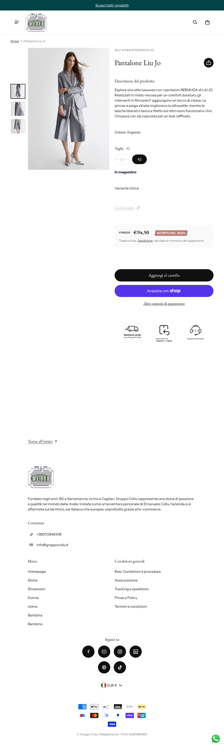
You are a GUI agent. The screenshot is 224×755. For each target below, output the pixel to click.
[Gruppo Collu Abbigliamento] (36, 22)
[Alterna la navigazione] (16, 22)
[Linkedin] (136, 652)
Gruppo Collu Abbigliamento (99, 734)
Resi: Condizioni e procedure (138, 571)
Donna (33, 597)
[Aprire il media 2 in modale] (68, 109)
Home (14, 41)
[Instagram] (120, 652)
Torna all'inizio (40, 441)
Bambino (35, 624)
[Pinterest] (104, 667)
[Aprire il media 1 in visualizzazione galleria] (18, 91)
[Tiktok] (120, 667)
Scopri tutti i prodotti (112, 5)
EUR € (112, 685)
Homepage (37, 571)
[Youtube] (104, 652)
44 (122, 159)
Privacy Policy (126, 597)
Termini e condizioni (131, 606)
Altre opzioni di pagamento (164, 303)
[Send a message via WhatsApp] (216, 739)
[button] (195, 22)
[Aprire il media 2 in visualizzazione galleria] (18, 109)
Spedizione (145, 240)
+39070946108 (49, 534)
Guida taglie (124, 207)
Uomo (32, 606)
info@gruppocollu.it (52, 545)
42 (139, 159)
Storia (32, 580)
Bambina (35, 615)
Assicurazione (126, 580)
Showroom (36, 589)
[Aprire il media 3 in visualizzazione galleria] (18, 126)
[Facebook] (88, 652)
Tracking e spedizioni (132, 589)
